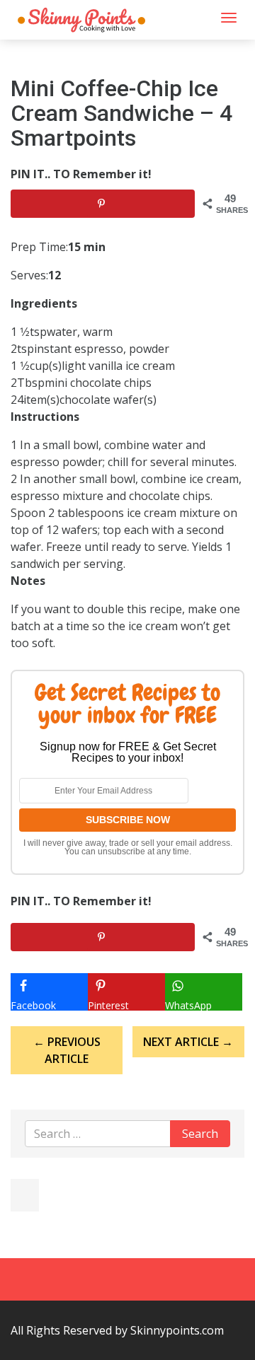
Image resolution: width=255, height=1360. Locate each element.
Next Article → (188, 1042)
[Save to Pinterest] (103, 204)
